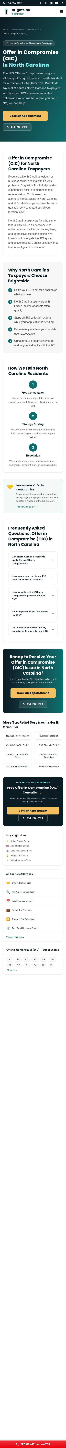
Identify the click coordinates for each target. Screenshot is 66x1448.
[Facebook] (40, 3)
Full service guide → (27, 506)
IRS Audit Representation (17, 736)
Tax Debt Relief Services (17, 766)
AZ (26, 959)
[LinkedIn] (51, 3)
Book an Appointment (25, 116)
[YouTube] (56, 3)
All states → (12, 970)
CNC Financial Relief (48, 745)
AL (9, 959)
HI (43, 965)
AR (35, 959)
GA (35, 965)
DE (18, 965)
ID (51, 965)
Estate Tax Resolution (49, 766)
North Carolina (34, 29)
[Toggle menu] (61, 12)
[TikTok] (62, 3)
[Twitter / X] (45, 3)
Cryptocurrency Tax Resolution (49, 756)
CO (52, 959)
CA (43, 959)
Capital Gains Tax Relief (17, 745)
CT (9, 965)
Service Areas (18, 29)
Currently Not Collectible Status (17, 756)
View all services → (15, 937)
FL (27, 965)
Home (5, 29)
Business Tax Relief (49, 736)
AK (18, 959)
